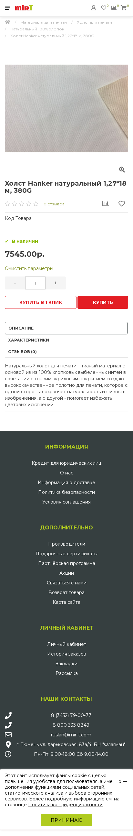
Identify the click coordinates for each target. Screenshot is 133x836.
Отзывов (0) (22, 351)
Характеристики (28, 340)
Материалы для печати (43, 22)
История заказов (66, 654)
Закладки (66, 664)
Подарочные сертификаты (66, 554)
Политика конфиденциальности (65, 805)
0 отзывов (54, 203)
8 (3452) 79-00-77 (71, 715)
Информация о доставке (66, 482)
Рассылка (67, 673)
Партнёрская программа (66, 563)
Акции (66, 573)
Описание (21, 328)
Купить (103, 302)
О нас (66, 473)
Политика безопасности (66, 492)
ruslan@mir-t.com (71, 735)
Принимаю (67, 820)
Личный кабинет (66, 644)
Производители (66, 544)
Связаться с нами (67, 583)
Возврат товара (66, 592)
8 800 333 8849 (71, 725)
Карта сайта (66, 602)
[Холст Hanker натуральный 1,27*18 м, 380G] (66, 108)
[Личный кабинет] (93, 8)
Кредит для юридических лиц (66, 463)
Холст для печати (94, 22)
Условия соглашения (66, 502)
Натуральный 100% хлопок (37, 29)
